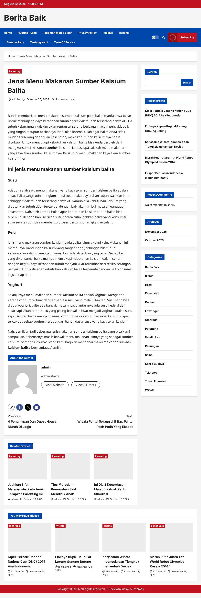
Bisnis (149, 276)
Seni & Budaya (154, 363)
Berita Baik (25, 18)
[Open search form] (163, 37)
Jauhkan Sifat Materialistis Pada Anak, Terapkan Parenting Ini (26, 489)
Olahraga (151, 319)
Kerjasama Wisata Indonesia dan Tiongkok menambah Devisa (120, 561)
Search (152, 72)
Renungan (152, 346)
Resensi (124, 32)
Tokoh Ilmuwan (155, 381)
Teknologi (151, 372)
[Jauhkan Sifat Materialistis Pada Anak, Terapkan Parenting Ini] (27, 466)
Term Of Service (64, 42)
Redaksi (107, 32)
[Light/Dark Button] (155, 37)
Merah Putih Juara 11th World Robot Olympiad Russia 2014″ (167, 561)
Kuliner (150, 302)
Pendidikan (152, 337)
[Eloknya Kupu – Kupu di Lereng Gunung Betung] (77, 537)
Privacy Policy (87, 32)
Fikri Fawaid (17, 571)
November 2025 (156, 231)
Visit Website (54, 385)
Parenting (15, 71)
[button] (11, 407)
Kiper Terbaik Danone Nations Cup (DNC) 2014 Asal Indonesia (26, 561)
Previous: (32, 421)
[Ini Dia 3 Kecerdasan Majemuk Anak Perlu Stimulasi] (113, 466)
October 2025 (154, 240)
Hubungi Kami (27, 32)
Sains (149, 355)
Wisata (149, 390)
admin (15, 99)
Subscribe (187, 37)
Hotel (148, 284)
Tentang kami (39, 42)
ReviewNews (117, 589)
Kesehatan (152, 293)
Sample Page (15, 42)
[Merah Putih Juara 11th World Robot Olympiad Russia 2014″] (171, 537)
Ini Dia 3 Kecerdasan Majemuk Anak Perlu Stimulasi (110, 489)
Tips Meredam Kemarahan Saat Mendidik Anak (63, 489)
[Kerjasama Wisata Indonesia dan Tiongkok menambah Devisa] (124, 537)
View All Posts (86, 385)
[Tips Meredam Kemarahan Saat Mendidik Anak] (70, 466)
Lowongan (152, 311)
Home (8, 32)
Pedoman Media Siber (57, 32)
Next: (105, 421)
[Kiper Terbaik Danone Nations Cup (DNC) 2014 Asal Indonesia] (29, 537)
